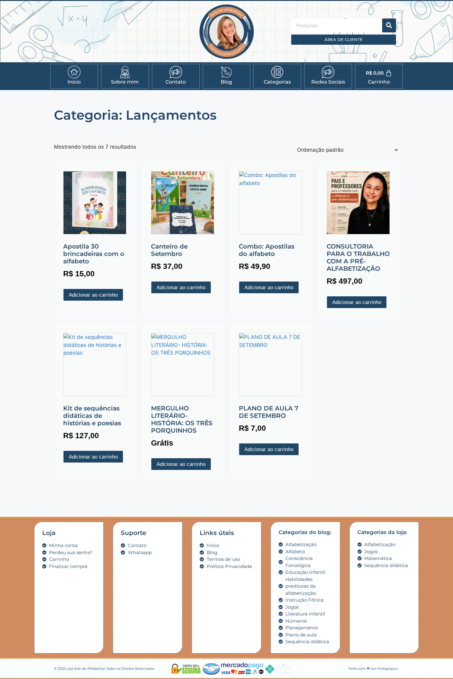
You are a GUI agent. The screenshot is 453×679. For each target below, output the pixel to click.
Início (74, 82)
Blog (226, 82)
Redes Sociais (328, 82)
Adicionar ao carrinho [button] (93, 295)
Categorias (277, 82)
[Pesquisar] (389, 25)
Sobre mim (125, 82)
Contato (175, 82)
